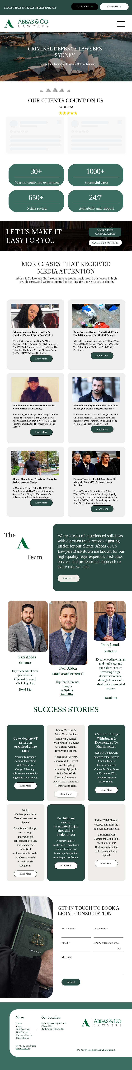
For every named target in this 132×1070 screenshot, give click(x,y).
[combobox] (108, 949)
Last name (100, 928)
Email (65, 942)
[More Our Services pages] (37, 1029)
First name (68, 928)
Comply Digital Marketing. (102, 1050)
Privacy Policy (23, 1048)
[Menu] (121, 24)
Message (66, 957)
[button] (105, 232)
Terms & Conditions (26, 1046)
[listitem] (25, 763)
